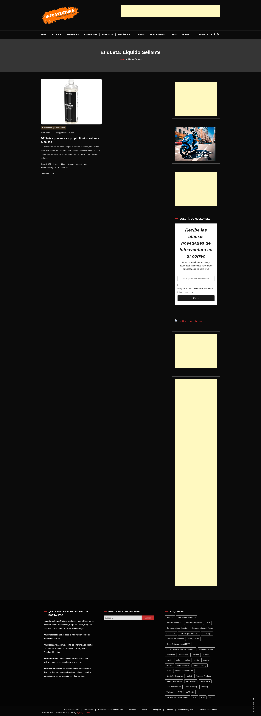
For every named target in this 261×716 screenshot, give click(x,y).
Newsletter (88, 710)
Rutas (141, 34)
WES (180, 692)
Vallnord (170, 692)
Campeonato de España (177, 628)
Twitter (144, 710)
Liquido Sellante (67, 164)
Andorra (170, 617)
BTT (49, 164)
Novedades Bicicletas (184, 671)
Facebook (132, 710)
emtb (197, 660)
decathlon (171, 655)
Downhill (196, 655)
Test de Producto (174, 687)
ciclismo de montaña (176, 639)
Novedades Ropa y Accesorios (53, 128)
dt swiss (56, 164)
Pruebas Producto (204, 676)
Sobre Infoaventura (71, 710)
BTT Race (56, 34)
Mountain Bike (81, 164)
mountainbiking (47, 167)
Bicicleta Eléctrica (174, 623)
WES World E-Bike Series (178, 697)
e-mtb (169, 660)
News (43, 34)
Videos (185, 34)
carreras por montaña (189, 633)
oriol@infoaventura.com (65, 133)
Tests (173, 34)
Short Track (206, 681)
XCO (212, 697)
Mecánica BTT (125, 34)
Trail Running (157, 34)
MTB (57, 167)
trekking (205, 687)
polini (190, 676)
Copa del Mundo (207, 649)
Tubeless (64, 167)
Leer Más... (46, 174)
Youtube (169, 710)
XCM (203, 697)
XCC (195, 697)
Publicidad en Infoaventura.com (110, 710)
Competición (194, 639)
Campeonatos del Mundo (203, 628)
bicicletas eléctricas (194, 623)
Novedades (73, 34)
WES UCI (191, 692)
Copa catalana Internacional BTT (181, 649)
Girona (170, 665)
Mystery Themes (83, 713)
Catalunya (207, 633)
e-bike (206, 655)
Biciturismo (90, 34)
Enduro (207, 660)
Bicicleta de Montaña (187, 617)
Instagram (157, 710)
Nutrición (107, 34)
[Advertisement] (170, 11)
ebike (178, 660)
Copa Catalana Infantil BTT (179, 644)
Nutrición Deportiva (175, 676)
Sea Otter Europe (174, 681)
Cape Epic (171, 633)
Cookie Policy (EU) (185, 710)
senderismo (192, 681)
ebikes (188, 660)
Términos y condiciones (208, 710)
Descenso (184, 655)
